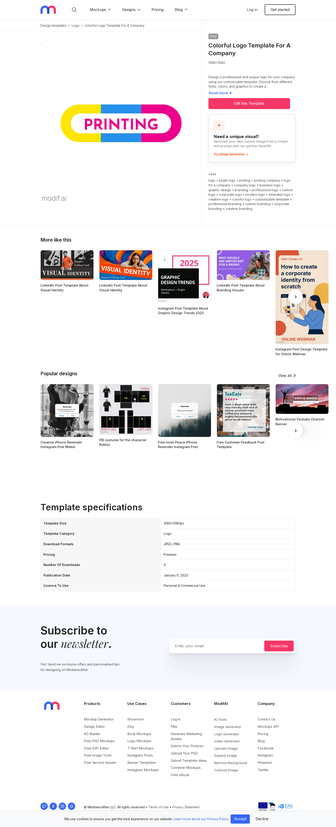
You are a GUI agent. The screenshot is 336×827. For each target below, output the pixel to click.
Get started (280, 9)
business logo (269, 185)
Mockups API (268, 726)
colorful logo (241, 199)
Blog (179, 9)
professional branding (225, 204)
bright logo (227, 180)
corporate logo (230, 194)
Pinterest (265, 762)
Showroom (135, 719)
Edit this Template (249, 103)
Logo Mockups (139, 741)
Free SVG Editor (96, 748)
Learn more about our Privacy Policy (200, 819)
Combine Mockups (186, 767)
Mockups (98, 9)
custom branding (257, 204)
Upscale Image (225, 748)
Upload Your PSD (184, 753)
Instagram (265, 755)
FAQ (174, 726)
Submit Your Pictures (187, 746)
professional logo (265, 190)
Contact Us (266, 719)
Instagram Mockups (143, 770)
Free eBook (180, 775)
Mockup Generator (99, 719)
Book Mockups (139, 734)
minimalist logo (279, 194)
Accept (240, 819)
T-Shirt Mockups (140, 748)
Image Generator (227, 726)
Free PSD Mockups (99, 741)
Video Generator (227, 741)
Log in (252, 9)
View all (284, 375)
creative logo (218, 199)
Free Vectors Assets (100, 762)
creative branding (239, 209)
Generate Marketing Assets (186, 736)
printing (244, 180)
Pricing (157, 9)
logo (76, 25)
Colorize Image (226, 770)
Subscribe (279, 646)
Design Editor (94, 726)
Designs (129, 9)
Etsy (130, 726)
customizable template (272, 199)
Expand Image (225, 755)
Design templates (53, 25)
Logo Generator (226, 734)
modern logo (255, 194)
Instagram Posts (140, 755)
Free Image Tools (98, 755)
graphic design (219, 190)
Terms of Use (158, 807)
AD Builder (92, 734)
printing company (267, 180)
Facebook (266, 748)
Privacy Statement (186, 807)
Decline (262, 819)
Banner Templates (141, 762)
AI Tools (220, 719)
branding (241, 190)
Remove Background (230, 762)
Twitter (263, 770)
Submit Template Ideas (189, 760)
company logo (245, 185)
